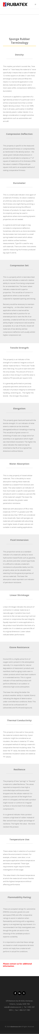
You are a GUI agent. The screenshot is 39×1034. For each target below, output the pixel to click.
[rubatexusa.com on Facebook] (15, 993)
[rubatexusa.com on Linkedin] (19, 993)
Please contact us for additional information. (17, 965)
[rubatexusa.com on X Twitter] (24, 993)
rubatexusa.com (15, 1026)
